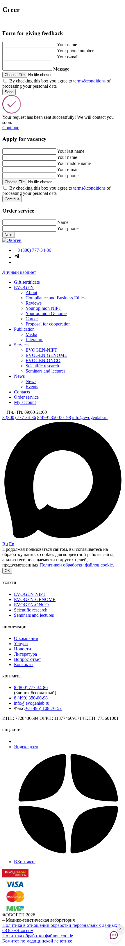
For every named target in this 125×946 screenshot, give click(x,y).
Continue (10, 127)
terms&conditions (89, 80)
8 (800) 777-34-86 (19, 417)
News (19, 376)
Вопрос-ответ (27, 659)
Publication (24, 329)
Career (32, 318)
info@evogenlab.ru (90, 417)
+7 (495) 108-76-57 (43, 708)
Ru (5, 544)
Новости (22, 648)
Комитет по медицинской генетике (37, 940)
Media (31, 334)
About (31, 292)
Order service (26, 397)
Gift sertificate (27, 282)
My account (25, 402)
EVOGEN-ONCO (43, 360)
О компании (26, 638)
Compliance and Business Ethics (55, 297)
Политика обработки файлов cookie (37, 935)
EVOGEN (24, 287)
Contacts (22, 391)
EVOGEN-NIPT (41, 350)
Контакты (23, 664)
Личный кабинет (19, 272)
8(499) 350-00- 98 (54, 417)
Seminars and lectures (45, 370)
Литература (25, 654)
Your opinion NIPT (43, 308)
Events (32, 386)
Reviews (34, 303)
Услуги (21, 643)
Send (9, 92)
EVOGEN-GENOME (46, 355)
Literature (34, 339)
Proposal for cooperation (48, 323)
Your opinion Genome (46, 313)
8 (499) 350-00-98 (31, 697)
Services (21, 344)
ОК (7, 571)
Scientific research (42, 365)
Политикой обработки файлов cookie (76, 564)
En (11, 544)
